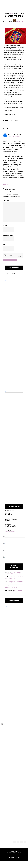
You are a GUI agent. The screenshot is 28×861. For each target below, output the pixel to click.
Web (4, 244)
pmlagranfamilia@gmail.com (11, 531)
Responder (6, 184)
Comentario (6, 200)
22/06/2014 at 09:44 (14, 137)
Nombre (5, 225)
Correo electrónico (8, 235)
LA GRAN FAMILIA (14, 3)
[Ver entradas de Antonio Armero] (14, 20)
